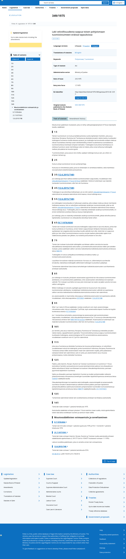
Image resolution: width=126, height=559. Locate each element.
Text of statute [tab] (60, 118)
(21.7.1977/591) (101, 389)
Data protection (105, 552)
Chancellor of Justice (96, 483)
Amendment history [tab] (77, 118)
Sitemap (102, 548)
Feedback (103, 539)
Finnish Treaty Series (96, 502)
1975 (29, 24)
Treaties (52, 8)
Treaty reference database (98, 511)
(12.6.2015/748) (66, 174)
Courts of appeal (52, 483)
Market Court (51, 496)
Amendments (8, 487)
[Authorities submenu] (45, 8)
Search (105, 3)
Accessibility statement (107, 543)
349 (34, 24)
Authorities (39, 8)
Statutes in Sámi (9, 501)
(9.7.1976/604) (65, 222)
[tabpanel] (84, 289)
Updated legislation (10, 479)
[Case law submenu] (31, 8)
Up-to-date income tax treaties (99, 507)
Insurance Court (51, 505)
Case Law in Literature (54, 509)
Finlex (13, 24)
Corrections (8, 492)
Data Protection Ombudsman (99, 487)
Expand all (30, 59)
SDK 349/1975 (80, 105)
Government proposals (69, 8)
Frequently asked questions (109, 535)
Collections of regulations (97, 479)
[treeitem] (25, 63)
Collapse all (15, 59)
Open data (85, 8)
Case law (26, 8)
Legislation (14, 8)
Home (4, 8)
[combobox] (70, 3)
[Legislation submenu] (19, 8)
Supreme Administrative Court (56, 487)
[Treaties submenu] (57, 8)
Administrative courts (53, 492)
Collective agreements (96, 492)
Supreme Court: (51, 479)
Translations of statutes (12, 496)
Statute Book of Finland (12, 483)
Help (101, 530)
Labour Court (51, 501)
